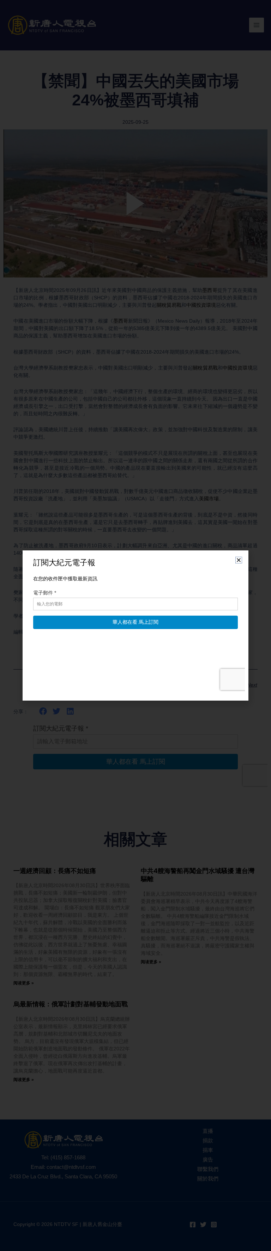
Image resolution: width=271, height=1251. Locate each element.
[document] (135, 625)
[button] (238, 560)
